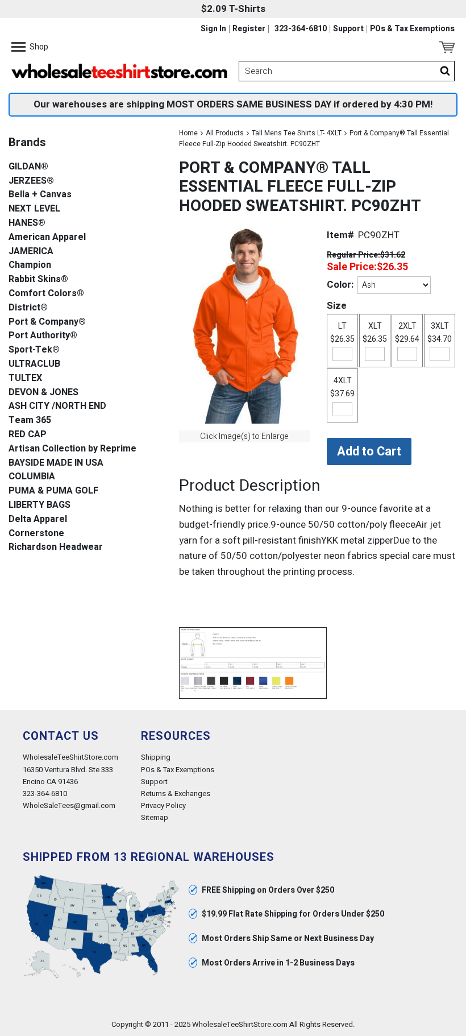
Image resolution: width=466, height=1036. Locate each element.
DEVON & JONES (43, 393)
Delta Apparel (38, 519)
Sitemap (154, 817)
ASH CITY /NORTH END (57, 406)
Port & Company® (47, 322)
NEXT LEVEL (34, 209)
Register (248, 29)
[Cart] (447, 47)
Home (188, 133)
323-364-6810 (300, 29)
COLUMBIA (32, 477)
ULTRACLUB (34, 364)
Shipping (155, 757)
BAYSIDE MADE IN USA (56, 463)
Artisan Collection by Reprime (72, 449)
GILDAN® (28, 167)
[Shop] (18, 47)
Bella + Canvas (40, 195)
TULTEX (25, 378)
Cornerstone (36, 534)
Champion (30, 265)
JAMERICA (31, 252)
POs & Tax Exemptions (412, 29)
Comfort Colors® (46, 294)
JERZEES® (31, 181)
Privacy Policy (163, 805)
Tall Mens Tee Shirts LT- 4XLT (297, 133)
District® (28, 308)
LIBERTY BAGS (39, 505)
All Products (225, 133)
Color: (340, 284)
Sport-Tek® (34, 350)
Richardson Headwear (56, 547)
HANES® (27, 223)
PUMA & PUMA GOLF (53, 491)
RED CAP (28, 435)
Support (348, 29)
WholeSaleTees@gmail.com (69, 805)
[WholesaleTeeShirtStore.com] (119, 71)
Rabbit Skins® (38, 279)
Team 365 (30, 420)
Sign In (213, 29)
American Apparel (47, 237)
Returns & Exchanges (175, 793)
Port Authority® (43, 336)
